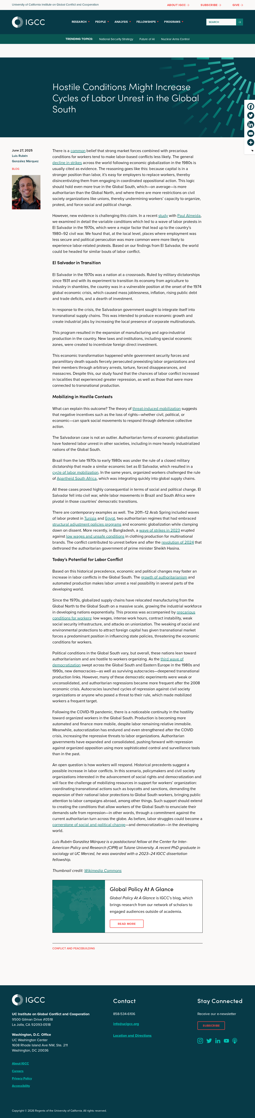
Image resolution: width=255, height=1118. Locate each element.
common (78, 150)
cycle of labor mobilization (75, 472)
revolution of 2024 (178, 542)
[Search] (239, 22)
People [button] (100, 22)
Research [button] (79, 22)
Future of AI (147, 39)
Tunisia (90, 518)
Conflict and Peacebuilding (73, 948)
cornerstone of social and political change (88, 824)
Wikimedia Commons (103, 871)
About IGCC (20, 1063)
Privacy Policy (22, 1078)
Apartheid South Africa (77, 478)
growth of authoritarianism (164, 577)
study (163, 215)
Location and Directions (132, 1035)
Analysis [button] (121, 22)
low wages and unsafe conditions (95, 536)
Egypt (110, 518)
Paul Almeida (189, 215)
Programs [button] (172, 22)
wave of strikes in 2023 (159, 530)
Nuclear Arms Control (175, 39)
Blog (15, 169)
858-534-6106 (124, 1013)
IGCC (28, 22)
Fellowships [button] (146, 22)
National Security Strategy (116, 39)
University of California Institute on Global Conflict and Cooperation (55, 4)
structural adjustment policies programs (86, 524)
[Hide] (252, 150)
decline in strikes (67, 162)
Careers (18, 1071)
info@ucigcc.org (126, 1023)
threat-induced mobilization (156, 408)
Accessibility (21, 1085)
